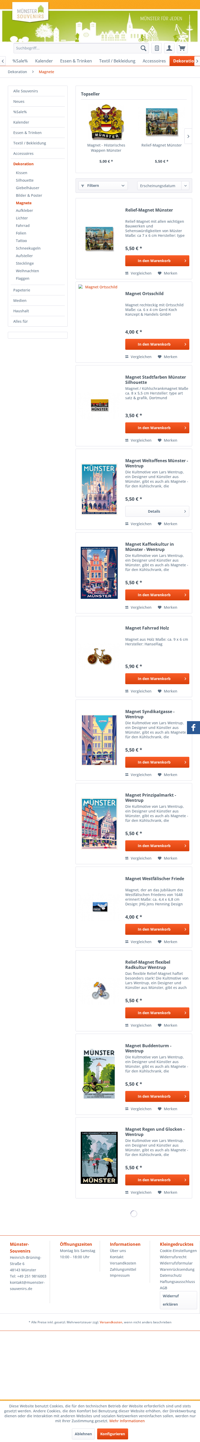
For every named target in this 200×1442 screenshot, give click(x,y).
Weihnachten (27, 270)
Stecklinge (25, 263)
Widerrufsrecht (173, 1256)
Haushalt (21, 310)
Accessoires (23, 153)
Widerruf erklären (171, 1300)
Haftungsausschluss (177, 1281)
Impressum (120, 1275)
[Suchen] (143, 48)
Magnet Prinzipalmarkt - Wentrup (150, 797)
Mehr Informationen (127, 1420)
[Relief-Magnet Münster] (161, 122)
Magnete (24, 202)
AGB (163, 1287)
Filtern (92, 185)
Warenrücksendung (177, 1269)
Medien (20, 300)
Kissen (21, 172)
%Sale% (20, 111)
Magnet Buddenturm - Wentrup (148, 1048)
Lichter (22, 217)
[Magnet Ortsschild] (99, 322)
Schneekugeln (28, 248)
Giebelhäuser (27, 187)
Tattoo (21, 240)
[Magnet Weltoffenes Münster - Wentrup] (99, 489)
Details (154, 511)
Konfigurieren (112, 1433)
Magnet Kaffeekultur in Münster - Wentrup (149, 547)
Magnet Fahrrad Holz (147, 628)
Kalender (21, 122)
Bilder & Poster (29, 195)
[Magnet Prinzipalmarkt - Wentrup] (99, 823)
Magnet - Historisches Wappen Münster (106, 148)
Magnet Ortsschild (144, 293)
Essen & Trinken (27, 132)
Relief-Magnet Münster (161, 145)
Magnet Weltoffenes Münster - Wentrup (156, 463)
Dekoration (23, 163)
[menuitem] (80, 48)
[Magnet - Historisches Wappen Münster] (106, 122)
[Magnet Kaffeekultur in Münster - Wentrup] (99, 573)
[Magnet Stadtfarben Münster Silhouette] (99, 405)
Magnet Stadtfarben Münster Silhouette (155, 379)
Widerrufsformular (176, 1263)
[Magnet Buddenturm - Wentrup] (99, 1074)
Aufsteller (24, 255)
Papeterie (21, 290)
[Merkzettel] (156, 48)
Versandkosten (123, 1263)
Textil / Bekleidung (29, 143)
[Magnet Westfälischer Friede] (99, 907)
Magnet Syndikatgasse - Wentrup (149, 714)
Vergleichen (141, 273)
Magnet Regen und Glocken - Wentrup (155, 1132)
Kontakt (116, 1256)
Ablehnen (83, 1433)
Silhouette (25, 180)
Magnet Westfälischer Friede (154, 878)
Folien (21, 233)
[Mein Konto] (169, 48)
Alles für (20, 321)
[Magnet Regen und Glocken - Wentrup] (99, 1158)
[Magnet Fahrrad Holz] (99, 656)
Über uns (118, 1250)
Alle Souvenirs (25, 90)
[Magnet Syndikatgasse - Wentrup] (99, 740)
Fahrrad (23, 225)
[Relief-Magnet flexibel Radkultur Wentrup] (99, 990)
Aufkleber (24, 210)
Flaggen (22, 278)
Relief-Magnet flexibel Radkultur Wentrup (147, 965)
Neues (18, 101)
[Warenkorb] (182, 48)
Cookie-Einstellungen (178, 1250)
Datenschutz (171, 1275)
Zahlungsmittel (123, 1269)
